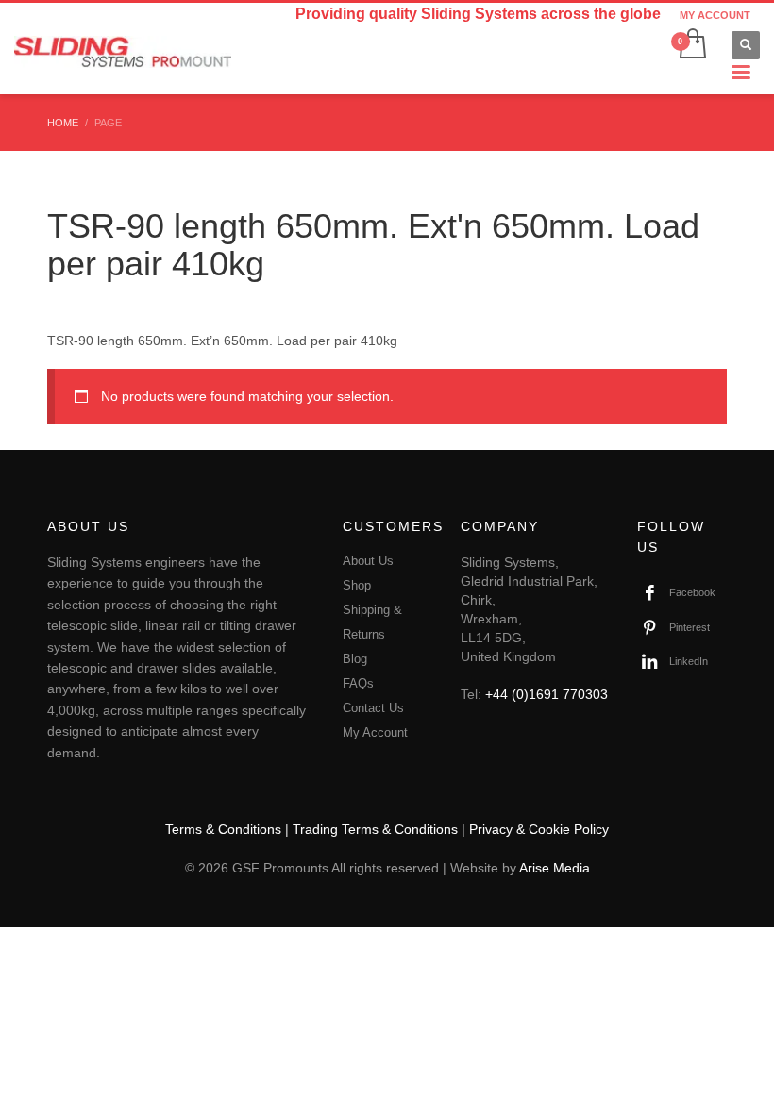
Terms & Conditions (223, 829)
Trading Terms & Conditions (375, 829)
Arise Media (554, 867)
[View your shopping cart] (691, 45)
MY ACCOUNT (715, 15)
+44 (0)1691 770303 (546, 694)
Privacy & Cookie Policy (539, 829)
